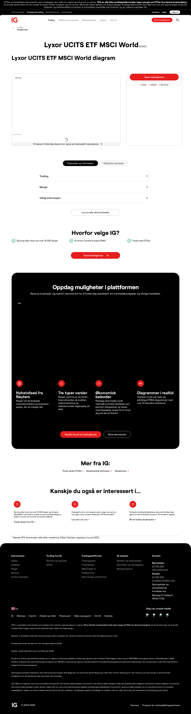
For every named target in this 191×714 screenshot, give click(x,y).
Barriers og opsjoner (56, 560)
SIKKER (153, 85)
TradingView (88, 564)
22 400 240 (158, 577)
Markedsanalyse (89, 20)
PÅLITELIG (164, 85)
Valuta (14, 560)
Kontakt (156, 555)
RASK (144, 85)
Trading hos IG (54, 555)
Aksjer (14, 568)
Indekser (15, 564)
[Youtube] (168, 615)
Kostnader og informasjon (80, 163)
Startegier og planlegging (130, 564)
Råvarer (15, 572)
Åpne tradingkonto (162, 20)
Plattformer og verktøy (68, 20)
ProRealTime (88, 572)
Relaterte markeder (114, 163)
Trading (51, 20)
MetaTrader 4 (89, 568)
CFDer (49, 564)
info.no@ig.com (160, 569)
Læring (103, 20)
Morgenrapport (125, 568)
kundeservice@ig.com (163, 580)
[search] (177, 20)
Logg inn (175, 12)
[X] (154, 615)
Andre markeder (19, 576)
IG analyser (122, 555)
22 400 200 (158, 566)
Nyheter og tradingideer (129, 560)
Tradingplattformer (92, 555)
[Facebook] (148, 615)
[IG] (15, 20)
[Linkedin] (161, 615)
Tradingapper (89, 560)
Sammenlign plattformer (94, 576)
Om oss (113, 20)
